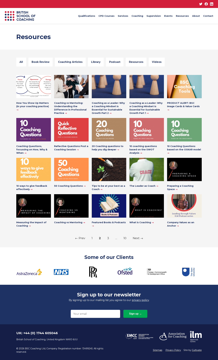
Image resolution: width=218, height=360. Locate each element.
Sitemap (157, 350)
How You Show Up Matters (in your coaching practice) (32, 106)
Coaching (137, 16)
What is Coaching (141, 222)
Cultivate (197, 350)
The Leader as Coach (143, 185)
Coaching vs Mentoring (69, 222)
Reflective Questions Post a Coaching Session (71, 148)
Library (96, 61)
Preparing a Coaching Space (180, 187)
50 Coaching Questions (70, 185)
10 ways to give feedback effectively (31, 187)
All (21, 61)
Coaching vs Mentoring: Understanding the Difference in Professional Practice (70, 108)
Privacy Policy (173, 350)
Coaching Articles (70, 61)
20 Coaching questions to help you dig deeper (107, 148)
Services (123, 16)
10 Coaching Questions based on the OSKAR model (184, 149)
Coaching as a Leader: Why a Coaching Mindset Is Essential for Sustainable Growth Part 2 (108, 108)
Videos (157, 61)
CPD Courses (106, 16)
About (196, 16)
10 (125, 238)
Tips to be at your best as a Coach (108, 187)
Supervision (154, 16)
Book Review (40, 61)
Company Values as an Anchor (180, 224)
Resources (182, 16)
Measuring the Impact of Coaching (31, 224)
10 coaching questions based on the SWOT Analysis (143, 149)
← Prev (80, 238)
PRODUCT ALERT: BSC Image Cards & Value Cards (183, 106)
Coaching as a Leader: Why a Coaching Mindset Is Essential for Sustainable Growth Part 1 (145, 108)
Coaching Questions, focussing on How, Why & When (31, 149)
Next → (138, 238)
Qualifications (86, 16)
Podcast (114, 61)
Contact (208, 16)
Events (168, 16)
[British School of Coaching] (20, 16)
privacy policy (140, 300)
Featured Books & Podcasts (109, 224)
